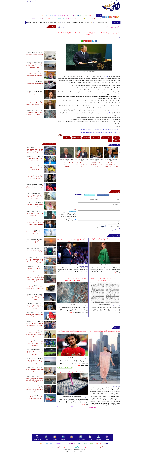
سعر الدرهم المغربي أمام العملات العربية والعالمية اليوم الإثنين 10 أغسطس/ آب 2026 (34, 196)
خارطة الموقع (99, 439)
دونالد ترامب (108, 112)
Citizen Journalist (81, 439)
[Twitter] (90, 195)
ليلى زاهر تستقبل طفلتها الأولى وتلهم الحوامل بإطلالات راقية (104, 331)
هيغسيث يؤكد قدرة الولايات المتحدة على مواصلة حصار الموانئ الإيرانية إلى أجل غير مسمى (35, 224)
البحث (54, 1)
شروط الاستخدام (72, 211)
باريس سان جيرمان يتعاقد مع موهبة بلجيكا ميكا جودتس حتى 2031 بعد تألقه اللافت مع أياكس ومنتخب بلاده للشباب (34, 151)
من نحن (90, 439)
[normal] (61, 27)
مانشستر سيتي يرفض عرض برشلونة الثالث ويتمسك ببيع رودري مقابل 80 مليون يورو (34, 352)
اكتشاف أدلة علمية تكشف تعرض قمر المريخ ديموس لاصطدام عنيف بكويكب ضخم (34, 114)
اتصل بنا (55, 439)
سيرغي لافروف (106, 76)
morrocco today (86, 137)
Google (27, 1)
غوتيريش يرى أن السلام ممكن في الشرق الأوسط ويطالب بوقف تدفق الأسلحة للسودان (111, 164)
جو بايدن (110, 140)
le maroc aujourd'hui (76, 137)
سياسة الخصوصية (37, 439)
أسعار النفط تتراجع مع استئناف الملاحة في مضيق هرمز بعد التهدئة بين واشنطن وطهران (35, 297)
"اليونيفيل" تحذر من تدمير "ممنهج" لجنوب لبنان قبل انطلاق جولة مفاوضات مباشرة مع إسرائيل (34, 65)
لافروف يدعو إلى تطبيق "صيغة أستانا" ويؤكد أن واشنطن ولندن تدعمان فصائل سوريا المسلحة (100, 132)
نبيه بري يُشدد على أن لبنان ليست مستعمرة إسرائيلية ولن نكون (81, 164)
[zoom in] (59, 27)
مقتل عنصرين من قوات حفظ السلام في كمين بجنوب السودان (52, 22)
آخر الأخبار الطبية (94, 407)
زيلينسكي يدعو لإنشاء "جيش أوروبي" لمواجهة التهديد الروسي (96, 164)
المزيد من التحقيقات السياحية (65, 367)
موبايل (46, 439)
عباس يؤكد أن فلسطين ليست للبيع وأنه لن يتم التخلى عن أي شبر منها (67, 164)
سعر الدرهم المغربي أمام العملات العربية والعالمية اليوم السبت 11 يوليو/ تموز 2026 (34, 270)
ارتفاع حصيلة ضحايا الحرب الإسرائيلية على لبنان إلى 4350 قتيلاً (85, 22)
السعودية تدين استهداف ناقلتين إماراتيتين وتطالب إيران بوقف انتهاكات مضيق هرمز (34, 362)
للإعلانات (63, 439)
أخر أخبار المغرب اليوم (107, 137)
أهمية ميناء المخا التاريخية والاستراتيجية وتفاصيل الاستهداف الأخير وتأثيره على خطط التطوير (35, 380)
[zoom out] (63, 27)
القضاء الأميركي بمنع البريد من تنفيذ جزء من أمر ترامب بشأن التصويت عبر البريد (34, 389)
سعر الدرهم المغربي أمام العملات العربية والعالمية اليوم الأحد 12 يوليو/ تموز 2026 (35, 307)
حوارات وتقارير (109, 27)
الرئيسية (117, 27)
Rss (72, 439)
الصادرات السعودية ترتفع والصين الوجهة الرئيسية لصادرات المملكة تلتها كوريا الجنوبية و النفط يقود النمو (35, 261)
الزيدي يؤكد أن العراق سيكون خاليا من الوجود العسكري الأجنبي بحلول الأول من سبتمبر (35, 334)
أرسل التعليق (116, 229)
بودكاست (107, 439)
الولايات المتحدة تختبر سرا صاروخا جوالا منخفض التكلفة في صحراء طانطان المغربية (35, 279)
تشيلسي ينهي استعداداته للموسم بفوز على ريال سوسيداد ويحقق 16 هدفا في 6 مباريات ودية (35, 343)
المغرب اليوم (32, 1)
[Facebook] (103, 195)
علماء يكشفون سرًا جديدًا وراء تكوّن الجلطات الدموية (73, 371)
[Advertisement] (64, 6)
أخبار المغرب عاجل (95, 137)
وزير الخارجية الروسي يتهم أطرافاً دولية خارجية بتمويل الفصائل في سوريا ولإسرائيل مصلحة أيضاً (100, 129)
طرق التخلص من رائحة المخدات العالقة (35, 54)
